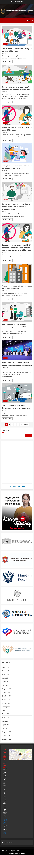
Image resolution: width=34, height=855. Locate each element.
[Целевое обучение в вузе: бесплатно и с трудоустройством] (17, 393)
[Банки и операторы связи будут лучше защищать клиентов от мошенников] (17, 192)
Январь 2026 (6, 692)
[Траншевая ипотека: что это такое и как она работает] (17, 273)
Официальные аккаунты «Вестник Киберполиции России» (17, 167)
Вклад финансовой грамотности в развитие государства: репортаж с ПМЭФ (17, 365)
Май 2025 (5, 721)
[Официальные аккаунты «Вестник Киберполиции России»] (17, 153)
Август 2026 (5, 667)
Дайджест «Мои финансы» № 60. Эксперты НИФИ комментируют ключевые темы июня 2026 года (17, 247)
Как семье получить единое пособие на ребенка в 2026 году (16, 325)
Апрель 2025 (6, 725)
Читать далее (7, 61)
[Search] (32, 20)
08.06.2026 (5, 329)
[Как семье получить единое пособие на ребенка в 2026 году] (17, 312)
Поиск (5, 430)
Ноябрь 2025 (6, 700)
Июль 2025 (5, 714)
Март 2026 (5, 685)
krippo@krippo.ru (5, 821)
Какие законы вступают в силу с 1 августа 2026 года (17, 49)
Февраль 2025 (6, 732)
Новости (5, 44)
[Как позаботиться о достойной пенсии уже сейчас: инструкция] (17, 74)
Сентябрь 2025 (6, 707)
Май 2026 (5, 678)
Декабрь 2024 (6, 739)
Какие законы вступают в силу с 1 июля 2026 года (17, 128)
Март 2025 (5, 728)
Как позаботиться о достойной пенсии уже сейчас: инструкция (16, 88)
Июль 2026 (5, 671)
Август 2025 (5, 710)
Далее (26, 424)
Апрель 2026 (6, 682)
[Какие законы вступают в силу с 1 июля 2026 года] (17, 115)
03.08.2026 (5, 53)
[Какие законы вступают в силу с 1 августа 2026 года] (17, 36)
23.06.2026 (5, 170)
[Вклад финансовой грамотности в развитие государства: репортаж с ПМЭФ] (17, 350)
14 (21, 424)
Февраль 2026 (6, 689)
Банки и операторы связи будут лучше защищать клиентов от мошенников (16, 206)
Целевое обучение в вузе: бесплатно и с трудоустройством (16, 406)
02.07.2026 (5, 91)
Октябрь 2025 (6, 703)
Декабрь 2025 (6, 696)
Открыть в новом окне (17, 486)
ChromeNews (13, 853)
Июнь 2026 (5, 674)
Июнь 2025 (5, 717)
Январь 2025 (6, 735)
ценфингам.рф (4, 832)
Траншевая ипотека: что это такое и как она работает (17, 287)
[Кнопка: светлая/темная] (28, 20)
